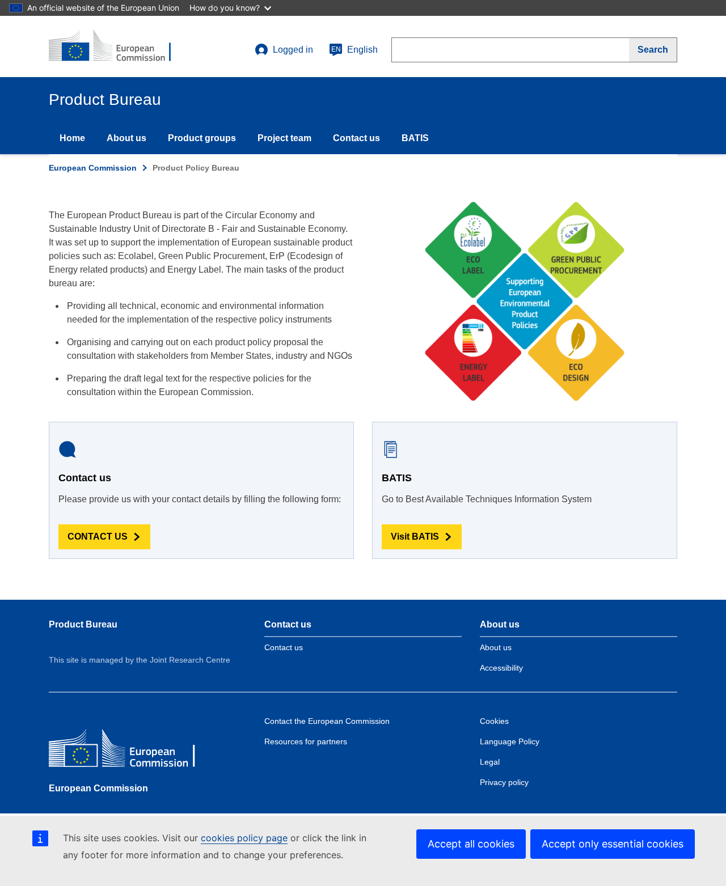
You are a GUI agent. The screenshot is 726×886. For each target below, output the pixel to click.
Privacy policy (504, 782)
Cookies (494, 721)
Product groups (202, 138)
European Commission (93, 167)
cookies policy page (244, 837)
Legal (490, 761)
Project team (284, 138)
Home (72, 138)
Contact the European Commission (327, 721)
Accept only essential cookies (612, 844)
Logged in (293, 49)
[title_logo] (117, 46)
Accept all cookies (471, 844)
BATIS (415, 138)
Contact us (356, 138)
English (354, 49)
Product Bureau (83, 624)
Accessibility (501, 667)
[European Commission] (131, 751)
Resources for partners (305, 741)
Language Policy (509, 741)
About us (126, 138)
